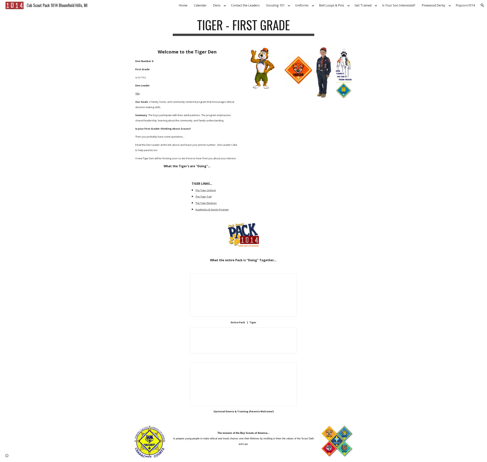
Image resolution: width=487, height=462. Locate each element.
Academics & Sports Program (212, 209)
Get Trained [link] (363, 5)
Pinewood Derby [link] (433, 5)
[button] (482, 5)
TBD (137, 93)
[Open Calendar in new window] (290, 278)
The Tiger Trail (203, 196)
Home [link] (183, 5)
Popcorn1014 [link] (465, 5)
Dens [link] (216, 5)
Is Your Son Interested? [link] (398, 5)
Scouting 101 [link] (275, 5)
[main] (243, 26)
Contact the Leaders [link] (245, 5)
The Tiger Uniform (205, 190)
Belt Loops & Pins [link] (331, 5)
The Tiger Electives (206, 203)
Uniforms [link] (302, 5)
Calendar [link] (200, 5)
